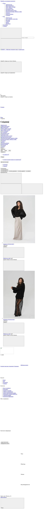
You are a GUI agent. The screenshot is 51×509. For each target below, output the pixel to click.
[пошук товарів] (11, 33)
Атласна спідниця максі (8, 244)
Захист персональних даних (9, 393)
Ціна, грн (3, 149)
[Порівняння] (11, 67)
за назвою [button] (28, 171)
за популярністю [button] (4, 171)
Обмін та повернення (8, 391)
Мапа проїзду (4, 497)
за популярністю (4, 169)
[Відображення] (11, 178)
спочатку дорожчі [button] (21, 171)
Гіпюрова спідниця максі (9, 319)
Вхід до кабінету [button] (7, 388)
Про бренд (5, 389)
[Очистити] (11, 43)
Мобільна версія (24, 365)
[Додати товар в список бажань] (13, 252)
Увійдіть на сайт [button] (6, 258)
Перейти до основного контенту (8, 1)
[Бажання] (25, 55)
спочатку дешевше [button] (13, 171)
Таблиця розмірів (7, 395)
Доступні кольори (4, 162)
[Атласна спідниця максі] (26, 219)
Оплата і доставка (7, 390)
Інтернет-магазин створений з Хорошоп (10, 366)
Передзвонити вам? (5, 443)
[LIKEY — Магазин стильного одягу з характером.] (7, 353)
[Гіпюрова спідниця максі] (26, 295)
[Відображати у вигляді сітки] (11, 189)
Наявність (3, 151)
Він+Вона (5, 24)
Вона (4, 3)
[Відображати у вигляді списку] (32, 189)
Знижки (5, 26)
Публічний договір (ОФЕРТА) (10, 394)
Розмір (2, 156)
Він (4, 16)
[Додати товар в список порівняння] (13, 265)
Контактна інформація (8, 396)
